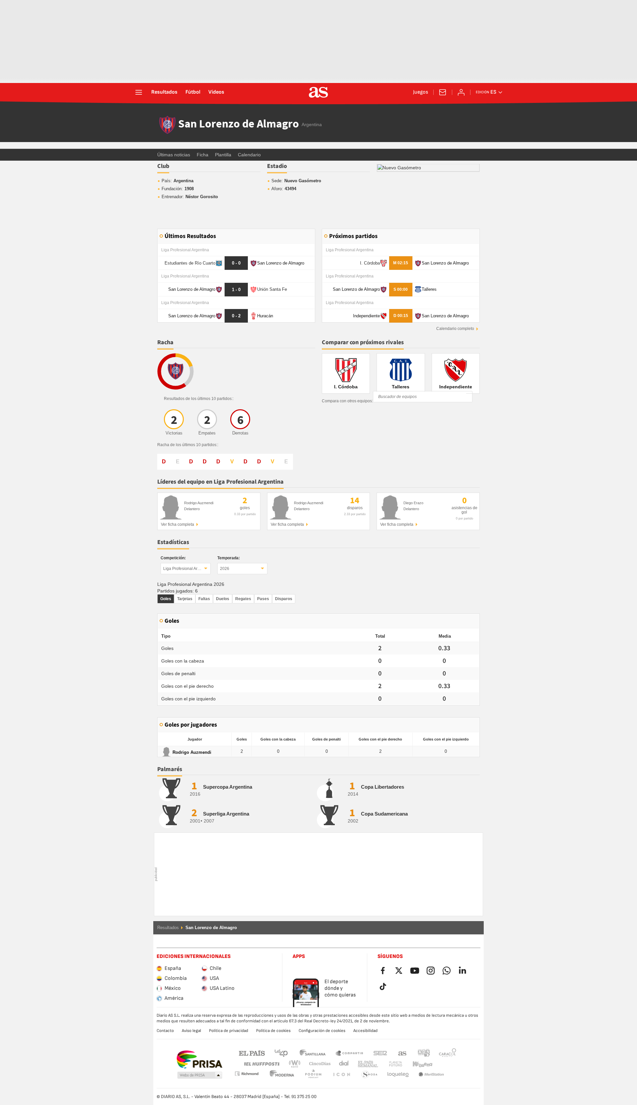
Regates (243, 598)
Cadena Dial (342, 1064)
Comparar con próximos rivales (363, 342)
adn (423, 1053)
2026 (224, 568)
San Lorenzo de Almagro (238, 124)
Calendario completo (455, 328)
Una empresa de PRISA (199, 1059)
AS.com (402, 1053)
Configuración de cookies (322, 1030)
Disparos (283, 598)
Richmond (445, 1064)
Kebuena (418, 1064)
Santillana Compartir (349, 1053)
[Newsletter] (443, 92)
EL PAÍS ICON (313, 1074)
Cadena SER (380, 1053)
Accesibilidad (365, 1030)
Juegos (420, 92)
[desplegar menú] (138, 92)
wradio (297, 1064)
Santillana (312, 1053)
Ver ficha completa (177, 524)
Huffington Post (261, 1064)
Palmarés (169, 769)
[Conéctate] (461, 92)
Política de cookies (273, 1030)
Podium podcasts (282, 1074)
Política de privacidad (228, 1030)
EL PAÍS (251, 1053)
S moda (341, 1074)
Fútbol (192, 92)
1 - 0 (236, 289)
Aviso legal (191, 1030)
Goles (165, 598)
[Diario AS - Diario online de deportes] (318, 92)
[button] (200, 1075)
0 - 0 (236, 263)
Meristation (398, 1074)
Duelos (222, 598)
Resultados (164, 92)
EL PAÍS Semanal (366, 1064)
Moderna (246, 1073)
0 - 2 (236, 315)
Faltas (204, 598)
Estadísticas (173, 542)
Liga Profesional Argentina (187, 568)
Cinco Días (317, 1064)
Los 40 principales (281, 1053)
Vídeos (216, 92)
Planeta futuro (390, 1064)
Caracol (447, 1053)
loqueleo (369, 1074)
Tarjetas (184, 598)
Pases (263, 598)
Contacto (165, 1030)
